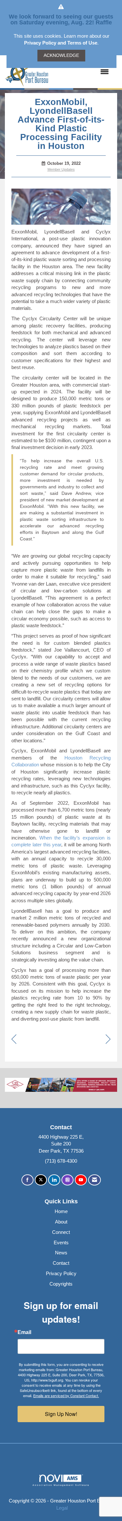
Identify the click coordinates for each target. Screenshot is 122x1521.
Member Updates (61, 169)
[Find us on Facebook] (27, 1180)
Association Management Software (61, 1485)
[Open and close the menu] (82, 71)
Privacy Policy (61, 1273)
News (61, 1252)
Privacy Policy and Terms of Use (60, 43)
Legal (62, 1508)
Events (61, 1242)
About (61, 1221)
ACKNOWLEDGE (61, 55)
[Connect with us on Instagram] (67, 1180)
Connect (61, 1232)
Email (24, 1332)
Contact (61, 1263)
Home (61, 1211)
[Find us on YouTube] (81, 1180)
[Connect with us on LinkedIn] (54, 1180)
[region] (108, 1039)
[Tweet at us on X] (41, 1180)
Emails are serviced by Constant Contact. (66, 1395)
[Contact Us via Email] (94, 1180)
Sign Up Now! (61, 1414)
